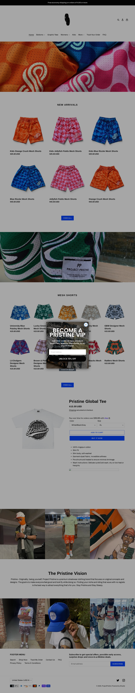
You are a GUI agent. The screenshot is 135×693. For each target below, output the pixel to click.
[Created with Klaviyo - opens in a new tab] (67, 370)
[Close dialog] (86, 325)
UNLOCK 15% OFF (67, 358)
